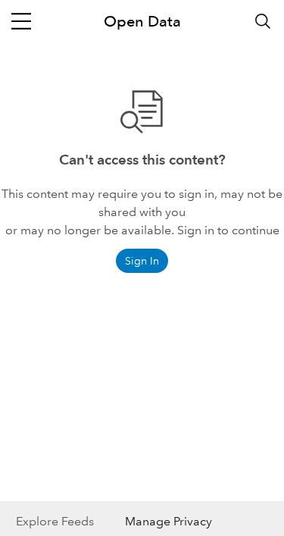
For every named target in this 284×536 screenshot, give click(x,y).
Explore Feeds (55, 521)
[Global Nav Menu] (21, 21)
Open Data (142, 21)
